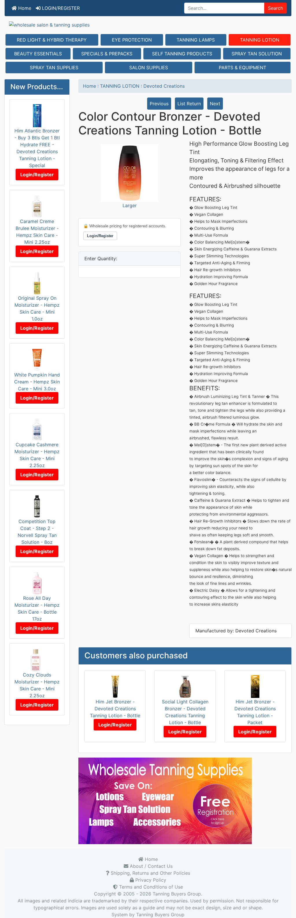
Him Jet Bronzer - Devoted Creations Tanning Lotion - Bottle (115, 708)
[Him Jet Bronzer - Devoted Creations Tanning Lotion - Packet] (255, 686)
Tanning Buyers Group (177, 894)
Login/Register (37, 174)
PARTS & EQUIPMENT (242, 67)
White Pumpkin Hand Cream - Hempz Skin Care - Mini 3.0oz (37, 381)
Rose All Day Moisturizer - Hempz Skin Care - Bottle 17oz (37, 608)
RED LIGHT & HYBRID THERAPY (52, 40)
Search (275, 8)
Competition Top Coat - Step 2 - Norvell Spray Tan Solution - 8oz (37, 531)
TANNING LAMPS (196, 40)
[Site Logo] (148, 24)
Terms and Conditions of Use (150, 887)
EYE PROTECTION (132, 40)
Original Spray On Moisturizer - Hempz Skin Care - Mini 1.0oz (37, 308)
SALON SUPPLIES (148, 67)
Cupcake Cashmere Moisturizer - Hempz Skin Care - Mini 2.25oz (37, 455)
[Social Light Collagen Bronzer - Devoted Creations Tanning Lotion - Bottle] (185, 686)
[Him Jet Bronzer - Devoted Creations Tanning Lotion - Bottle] (115, 686)
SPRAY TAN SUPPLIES (54, 67)
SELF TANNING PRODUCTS (182, 54)
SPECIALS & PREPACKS (106, 54)
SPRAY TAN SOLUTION (257, 54)
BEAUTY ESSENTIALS (38, 54)
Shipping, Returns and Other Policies (149, 873)
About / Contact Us (150, 866)
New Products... (36, 87)
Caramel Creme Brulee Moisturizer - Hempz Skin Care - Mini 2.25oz (37, 231)
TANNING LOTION (259, 40)
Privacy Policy (150, 880)
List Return (189, 103)
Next (215, 103)
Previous (159, 103)
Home (24, 8)
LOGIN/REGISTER (60, 8)
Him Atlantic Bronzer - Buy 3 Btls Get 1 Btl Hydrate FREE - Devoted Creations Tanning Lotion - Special (37, 148)
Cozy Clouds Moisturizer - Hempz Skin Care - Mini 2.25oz (37, 685)
